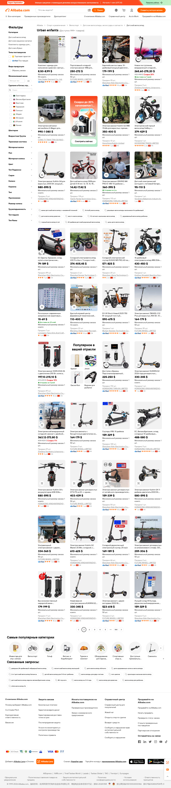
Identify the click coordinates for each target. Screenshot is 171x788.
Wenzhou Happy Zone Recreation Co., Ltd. (84, 331)
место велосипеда (75, 216)
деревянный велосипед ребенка (135, 216)
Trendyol (114, 773)
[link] (167, 762)
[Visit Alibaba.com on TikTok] (166, 741)
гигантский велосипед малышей (66, 668)
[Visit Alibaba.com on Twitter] (150, 741)
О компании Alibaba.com (16, 699)
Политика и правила (47, 735)
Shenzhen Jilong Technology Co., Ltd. (116, 275)
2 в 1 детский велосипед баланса (24, 674)
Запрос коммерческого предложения (82, 714)
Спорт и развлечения (56, 25)
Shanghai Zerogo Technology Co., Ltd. (84, 275)
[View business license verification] (109, 784)
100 (116, 630)
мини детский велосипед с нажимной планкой (59, 210)
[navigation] (20, 327)
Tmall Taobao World (72, 773)
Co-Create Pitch (12, 710)
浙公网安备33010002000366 (129, 784)
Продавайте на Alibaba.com (149, 708)
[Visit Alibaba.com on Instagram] (155, 741)
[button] (89, 10)
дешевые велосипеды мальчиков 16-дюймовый (125, 210)
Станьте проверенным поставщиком (148, 724)
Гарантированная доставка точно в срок (49, 716)
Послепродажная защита (49, 722)
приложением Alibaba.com (114, 761)
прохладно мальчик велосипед (139, 674)
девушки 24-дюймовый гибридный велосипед (28, 668)
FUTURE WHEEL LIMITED (81, 79)
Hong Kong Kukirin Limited (113, 143)
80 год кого (62, 680)
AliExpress (47, 773)
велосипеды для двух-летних (92, 674)
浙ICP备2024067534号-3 (153, 784)
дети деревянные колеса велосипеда (128, 668)
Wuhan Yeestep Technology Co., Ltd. (116, 331)
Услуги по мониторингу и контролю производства (49, 729)
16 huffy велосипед (92, 210)
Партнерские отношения (149, 730)
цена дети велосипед (116, 222)
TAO (106, 773)
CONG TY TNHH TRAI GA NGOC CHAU (51, 140)
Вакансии (9, 722)
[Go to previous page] (78, 629)
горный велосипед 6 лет (50, 222)
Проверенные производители (85, 708)
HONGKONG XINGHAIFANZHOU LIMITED (51, 199)
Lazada (85, 773)
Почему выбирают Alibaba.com (18, 705)
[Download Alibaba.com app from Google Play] (157, 761)
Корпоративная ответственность (12, 716)
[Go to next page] (121, 629)
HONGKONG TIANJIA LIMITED (115, 201)
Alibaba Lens (19, 761)
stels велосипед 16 (18, 686)
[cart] (124, 11)
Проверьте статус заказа (149, 718)
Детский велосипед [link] (135, 25)
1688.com (58, 773)
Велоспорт (74, 25)
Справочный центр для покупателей (115, 706)
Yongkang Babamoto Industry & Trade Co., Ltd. (148, 199)
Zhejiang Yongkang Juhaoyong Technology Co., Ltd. (148, 87)
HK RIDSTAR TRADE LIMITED (147, 143)
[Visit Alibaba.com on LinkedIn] (144, 741)
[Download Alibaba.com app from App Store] (137, 761)
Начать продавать (145, 713)
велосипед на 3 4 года (82, 680)
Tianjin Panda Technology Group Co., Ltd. (84, 199)
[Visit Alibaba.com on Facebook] (139, 741)
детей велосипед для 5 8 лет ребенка (59, 674)
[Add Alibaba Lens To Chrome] (45, 761)
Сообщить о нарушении (115, 737)
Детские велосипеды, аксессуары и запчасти (103, 25)
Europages (124, 773)
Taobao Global (96, 773)
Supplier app (77, 761)
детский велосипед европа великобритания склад (30, 680)
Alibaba (40, 25)
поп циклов (115, 674)
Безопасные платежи (47, 705)
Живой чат (109, 712)
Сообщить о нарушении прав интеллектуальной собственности (117, 730)
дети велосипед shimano (96, 668)
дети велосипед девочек (50, 216)
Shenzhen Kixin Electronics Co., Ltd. (116, 83)
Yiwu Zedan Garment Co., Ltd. (50, 79)
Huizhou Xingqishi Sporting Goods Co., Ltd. (148, 275)
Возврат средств (112, 722)
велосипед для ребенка (134, 680)
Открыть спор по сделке (115, 717)
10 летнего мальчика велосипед (102, 216)
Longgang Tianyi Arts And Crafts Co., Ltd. (51, 333)
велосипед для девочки (108, 680)
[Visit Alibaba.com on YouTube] (160, 741)
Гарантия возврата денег (49, 710)
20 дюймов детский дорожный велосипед (84, 222)
